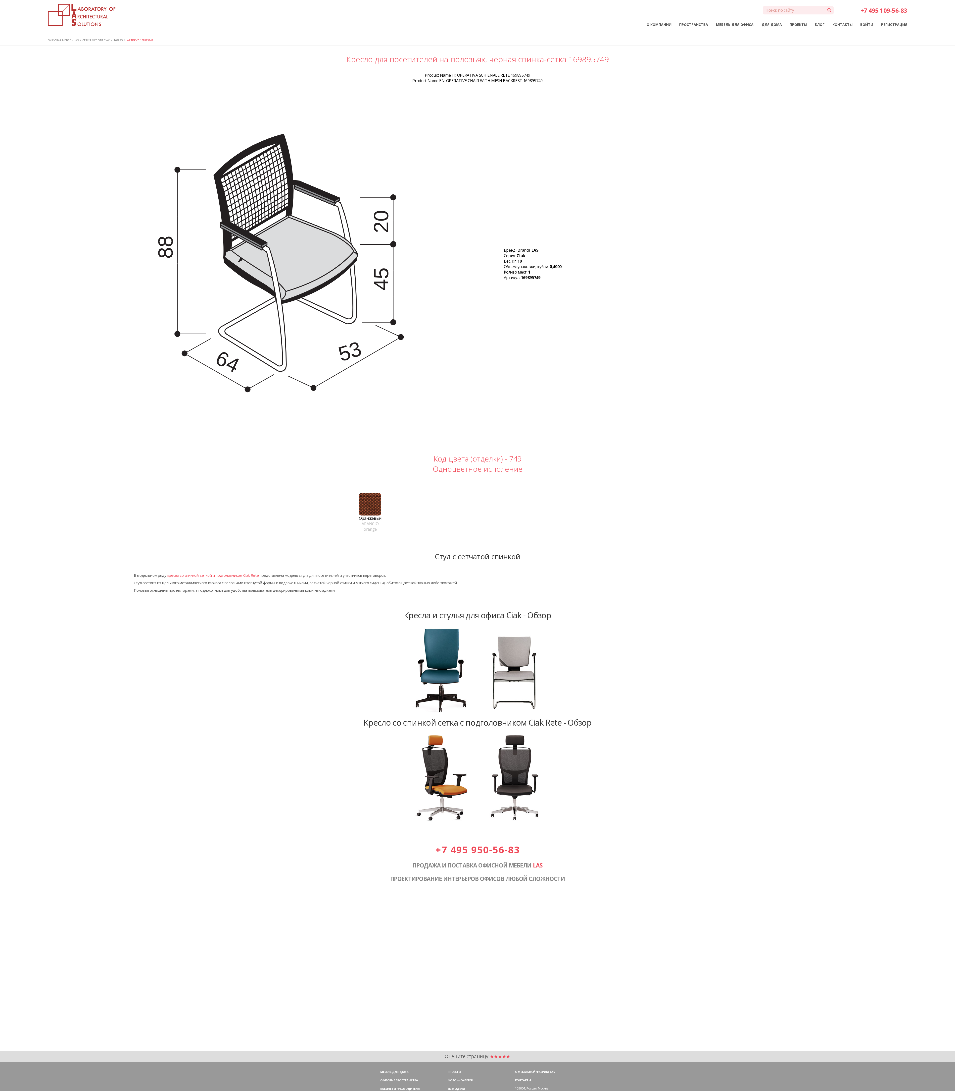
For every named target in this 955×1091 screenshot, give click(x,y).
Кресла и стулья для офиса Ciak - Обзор (477, 615)
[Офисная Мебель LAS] (81, 15)
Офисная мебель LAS (63, 40)
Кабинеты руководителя (400, 1089)
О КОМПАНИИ (659, 24)
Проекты (454, 1072)
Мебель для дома (394, 1072)
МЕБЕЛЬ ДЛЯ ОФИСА (735, 24)
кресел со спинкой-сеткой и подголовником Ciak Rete (213, 575)
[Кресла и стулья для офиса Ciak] (477, 713)
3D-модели (456, 1089)
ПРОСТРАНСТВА (693, 24)
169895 (118, 40)
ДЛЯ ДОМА (772, 24)
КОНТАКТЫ (842, 24)
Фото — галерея (460, 1080)
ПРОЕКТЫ (798, 24)
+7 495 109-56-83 (883, 10)
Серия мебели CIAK (96, 40)
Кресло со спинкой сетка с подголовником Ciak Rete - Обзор (477, 722)
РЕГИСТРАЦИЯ (894, 24)
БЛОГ (819, 24)
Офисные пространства (399, 1080)
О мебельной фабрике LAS (535, 1072)
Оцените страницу (477, 1056)
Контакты (523, 1080)
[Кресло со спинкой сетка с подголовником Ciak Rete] (477, 821)
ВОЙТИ (866, 24)
